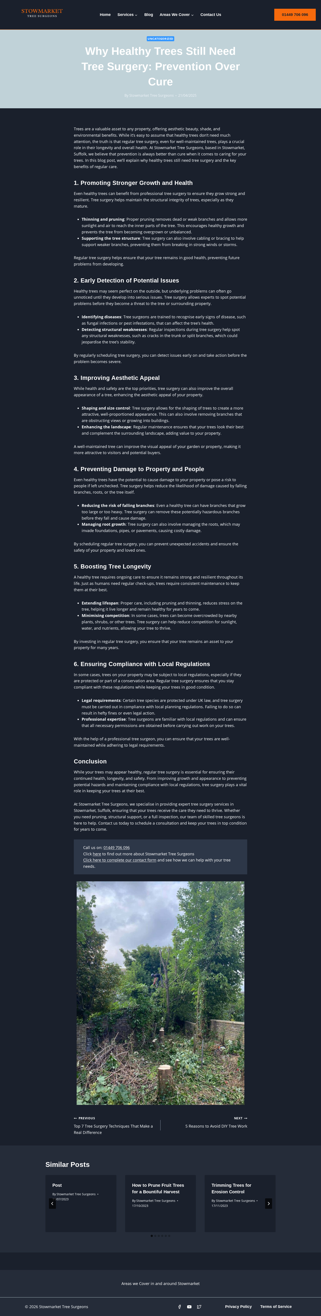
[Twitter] (199, 1306)
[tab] (152, 1236)
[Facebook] (179, 1306)
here (97, 853)
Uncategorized (160, 39)
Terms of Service (276, 1306)
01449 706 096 (295, 14)
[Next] (268, 1203)
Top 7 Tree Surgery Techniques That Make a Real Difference (113, 1125)
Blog (148, 14)
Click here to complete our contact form (119, 860)
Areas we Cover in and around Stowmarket (160, 1283)
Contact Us (210, 14)
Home (105, 14)
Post (57, 1185)
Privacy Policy (238, 1306)
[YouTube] (189, 1306)
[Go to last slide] (52, 1203)
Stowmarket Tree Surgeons (151, 95)
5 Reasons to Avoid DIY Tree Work (216, 1122)
